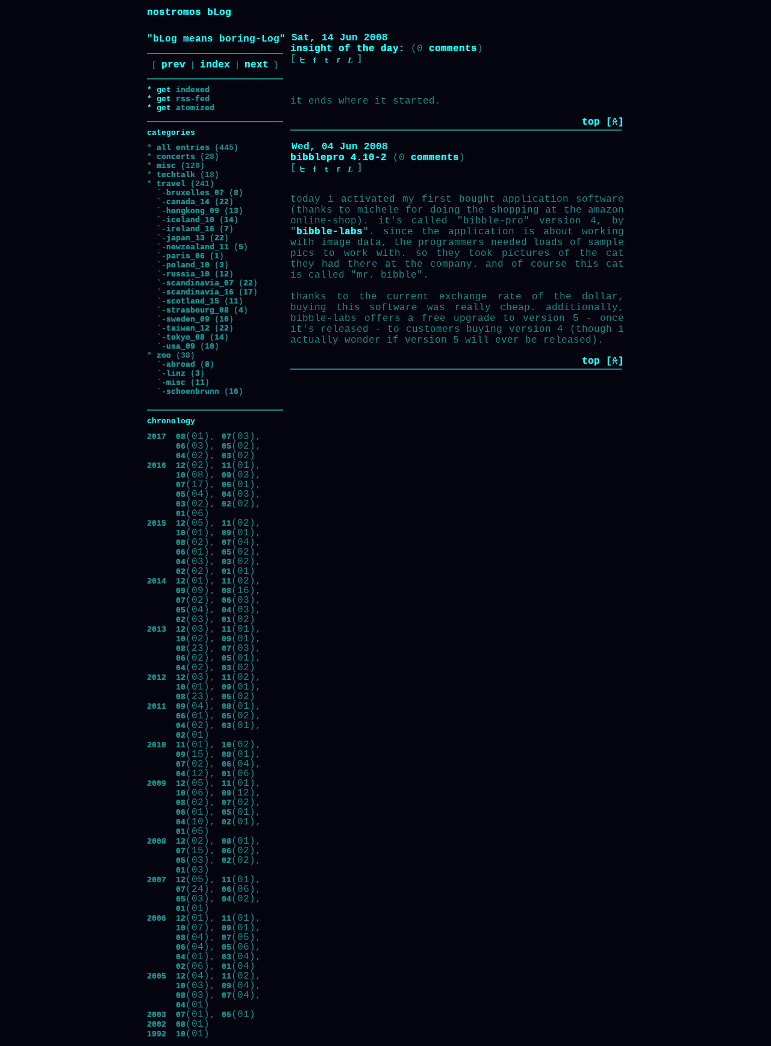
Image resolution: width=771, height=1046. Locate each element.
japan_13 (185, 238)
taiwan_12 (188, 328)
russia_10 (188, 274)
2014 (156, 581)
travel (171, 183)
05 (226, 446)
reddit (338, 60)
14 (229, 220)
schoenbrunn (192, 391)
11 (234, 301)
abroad (180, 364)
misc (166, 165)
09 (226, 475)
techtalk (176, 174)
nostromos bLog (189, 12)
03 (226, 456)
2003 (156, 1015)
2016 (156, 465)
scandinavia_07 (200, 283)
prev (173, 65)
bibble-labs (329, 231)
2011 (156, 706)
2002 (156, 1024)
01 (181, 513)
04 (181, 456)
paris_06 (185, 256)
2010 (156, 745)
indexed (193, 90)
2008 (156, 841)
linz (176, 373)
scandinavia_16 (200, 292)
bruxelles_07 (195, 193)
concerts (176, 156)
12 (224, 274)
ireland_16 (190, 229)
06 (181, 446)
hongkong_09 (192, 211)
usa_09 (180, 346)
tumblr (326, 60)
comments (453, 48)
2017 (156, 436)
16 (234, 391)
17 (248, 292)
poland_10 (188, 265)
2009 (156, 783)
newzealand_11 (197, 247)
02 (226, 504)
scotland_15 (192, 301)
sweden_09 (188, 319)
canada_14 (188, 202)
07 (226, 436)
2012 (156, 677)
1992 (156, 1034)
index (215, 65)
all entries (183, 147)
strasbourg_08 (197, 310)
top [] (603, 122)
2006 (156, 918)
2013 (156, 629)
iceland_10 (190, 220)
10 (224, 319)
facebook (314, 60)
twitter (302, 60)
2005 (156, 976)
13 (234, 211)
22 (224, 202)
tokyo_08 (185, 337)
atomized (195, 108)
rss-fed (193, 99)
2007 (156, 880)
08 (181, 436)
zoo (164, 355)
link (351, 60)
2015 (156, 523)
